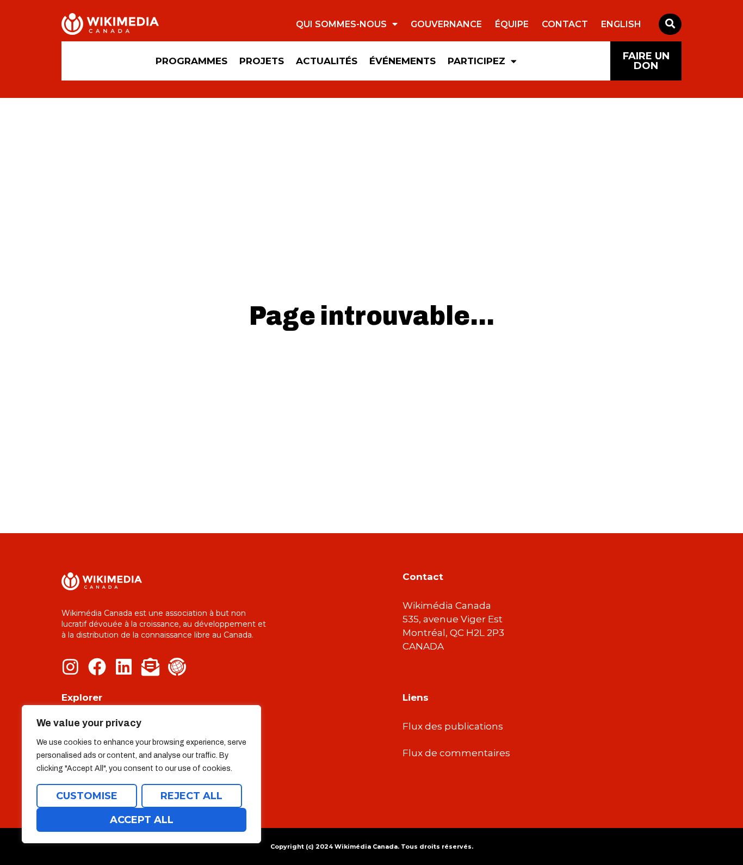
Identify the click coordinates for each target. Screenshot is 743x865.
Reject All (191, 796)
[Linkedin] (124, 667)
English (621, 24)
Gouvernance (446, 24)
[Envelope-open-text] (150, 667)
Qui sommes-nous (341, 24)
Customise (86, 796)
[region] (141, 774)
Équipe (512, 24)
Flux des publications (453, 726)
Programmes (191, 60)
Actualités (326, 60)
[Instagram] (70, 667)
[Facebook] (97, 667)
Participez (476, 60)
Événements (402, 60)
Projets (261, 60)
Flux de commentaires (456, 752)
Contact (565, 24)
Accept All (142, 820)
